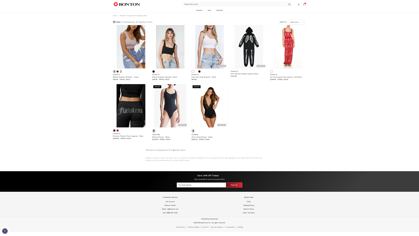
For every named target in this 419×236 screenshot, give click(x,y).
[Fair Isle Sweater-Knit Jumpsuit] (288, 46)
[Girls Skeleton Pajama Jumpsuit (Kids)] (249, 46)
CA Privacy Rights (193, 227)
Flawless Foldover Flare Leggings (128, 136)
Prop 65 (205, 227)
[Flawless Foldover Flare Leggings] (131, 105)
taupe (114, 71)
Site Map (240, 227)
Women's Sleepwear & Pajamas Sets (133, 16)
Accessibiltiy (230, 227)
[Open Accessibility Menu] (5, 231)
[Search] (289, 4)
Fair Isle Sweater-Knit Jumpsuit (286, 77)
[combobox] (234, 4)
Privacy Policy (180, 227)
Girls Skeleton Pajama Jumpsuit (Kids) (244, 74)
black (117, 71)
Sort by (283, 22)
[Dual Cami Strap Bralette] (209, 46)
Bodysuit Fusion (161, 137)
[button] (296, 22)
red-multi (271, 71)
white (120, 71)
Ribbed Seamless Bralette (125, 77)
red (117, 130)
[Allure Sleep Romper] (209, 105)
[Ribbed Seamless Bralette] (131, 46)
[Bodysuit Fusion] (170, 105)
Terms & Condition (217, 227)
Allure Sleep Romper (202, 137)
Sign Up (234, 185)
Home (115, 16)
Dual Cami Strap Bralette (203, 77)
